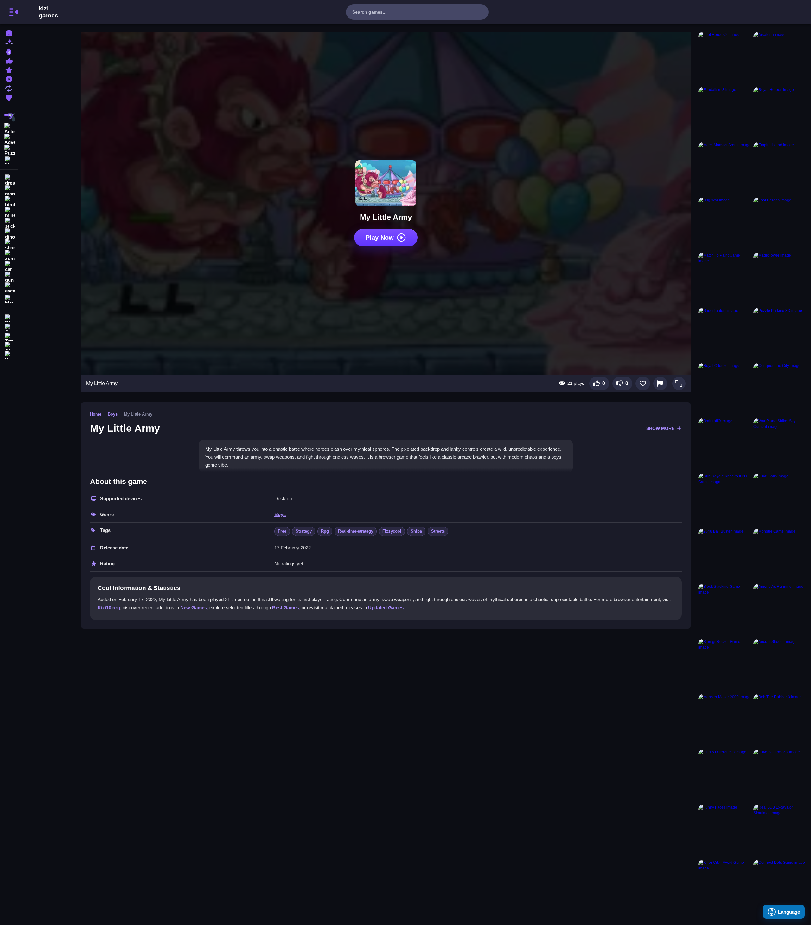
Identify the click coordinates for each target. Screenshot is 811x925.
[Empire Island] (779, 168)
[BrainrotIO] (724, 444)
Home (95, 414)
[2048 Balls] (779, 499)
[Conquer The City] (779, 389)
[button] (678, 383)
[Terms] (9, 336)
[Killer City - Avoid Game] (724, 886)
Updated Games (386, 607)
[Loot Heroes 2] (724, 58)
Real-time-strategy (355, 531)
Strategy (304, 531)
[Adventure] (9, 139)
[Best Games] (9, 51)
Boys (113, 414)
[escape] (9, 288)
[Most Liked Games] (9, 60)
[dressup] (9, 180)
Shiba (416, 531)
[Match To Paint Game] (724, 279)
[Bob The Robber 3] (779, 720)
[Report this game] (660, 383)
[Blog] (9, 317)
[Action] (9, 128)
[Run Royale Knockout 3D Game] (724, 499)
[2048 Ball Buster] (724, 554)
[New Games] (9, 41)
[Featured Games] (9, 69)
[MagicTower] (779, 279)
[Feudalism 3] (724, 113)
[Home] (9, 32)
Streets (438, 531)
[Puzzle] (9, 149)
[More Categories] (9, 159)
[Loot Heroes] (779, 223)
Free (282, 531)
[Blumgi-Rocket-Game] (724, 665)
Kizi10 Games (48, 12)
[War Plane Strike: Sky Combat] (779, 444)
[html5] (9, 201)
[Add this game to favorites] (642, 383)
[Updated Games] (9, 87)
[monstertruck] (9, 191)
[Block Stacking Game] (724, 610)
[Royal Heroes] (779, 113)
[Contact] (9, 326)
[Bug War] (724, 223)
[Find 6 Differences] (724, 775)
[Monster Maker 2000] (724, 720)
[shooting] (9, 244)
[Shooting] (9, 117)
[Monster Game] (779, 554)
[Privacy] (9, 354)
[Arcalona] (779, 58)
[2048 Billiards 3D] (779, 775)
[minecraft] (9, 212)
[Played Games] (9, 78)
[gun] (9, 277)
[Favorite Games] (9, 97)
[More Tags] (9, 298)
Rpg (325, 531)
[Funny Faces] (724, 830)
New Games (193, 607)
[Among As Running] (779, 610)
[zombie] (9, 255)
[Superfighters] (724, 334)
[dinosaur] (9, 234)
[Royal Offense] (724, 389)
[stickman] (9, 223)
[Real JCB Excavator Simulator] (779, 830)
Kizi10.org (109, 607)
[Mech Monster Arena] (724, 168)
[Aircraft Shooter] (779, 665)
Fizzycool (391, 531)
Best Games (285, 607)
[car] (9, 266)
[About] (9, 345)
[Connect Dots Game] (779, 886)
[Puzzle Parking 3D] (779, 334)
